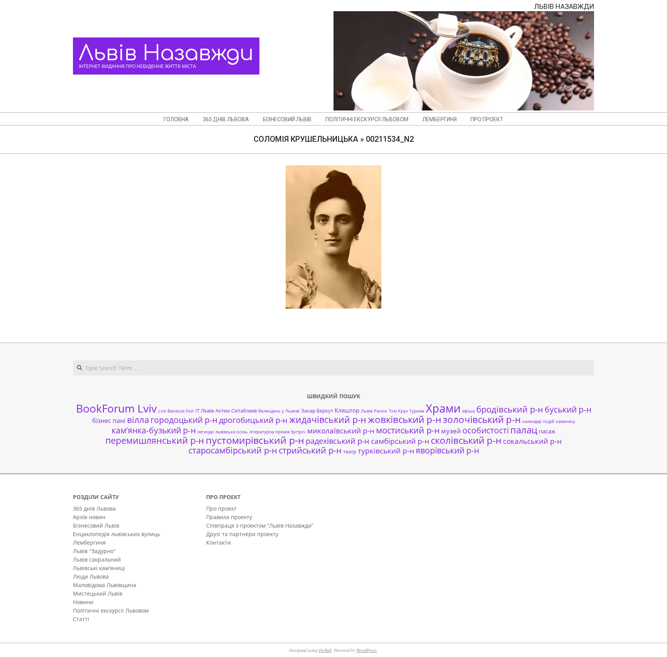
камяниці (565, 421)
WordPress (366, 650)
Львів (366, 411)
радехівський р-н (337, 441)
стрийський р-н (310, 450)
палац (523, 430)
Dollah (325, 650)
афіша (468, 411)
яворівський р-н (447, 450)
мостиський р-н (408, 430)
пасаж (547, 431)
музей (451, 430)
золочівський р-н (482, 419)
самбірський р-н (400, 441)
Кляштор (347, 410)
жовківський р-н (404, 419)
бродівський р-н (509, 409)
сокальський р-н (532, 441)
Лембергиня (89, 542)
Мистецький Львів (97, 593)
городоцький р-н (184, 419)
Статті (81, 619)
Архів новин (89, 517)
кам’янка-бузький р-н (154, 430)
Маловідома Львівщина (104, 585)
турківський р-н (386, 450)
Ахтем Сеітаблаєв (236, 410)
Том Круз (398, 411)
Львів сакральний (97, 559)
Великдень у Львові (279, 411)
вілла (138, 419)
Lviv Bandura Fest (176, 411)
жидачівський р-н (327, 419)
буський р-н (568, 409)
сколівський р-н (466, 440)
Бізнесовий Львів (96, 525)
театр (349, 451)
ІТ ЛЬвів (204, 410)
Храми (443, 408)
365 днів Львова (94, 508)
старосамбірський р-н (232, 450)
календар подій (538, 421)
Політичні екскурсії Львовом (111, 610)
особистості (485, 430)
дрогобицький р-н (253, 420)
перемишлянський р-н (154, 440)
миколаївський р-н (340, 430)
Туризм (416, 411)
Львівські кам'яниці (99, 568)
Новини (83, 602)
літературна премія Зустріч (277, 432)
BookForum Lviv (116, 408)
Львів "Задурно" (94, 551)
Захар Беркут (317, 410)
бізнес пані (108, 420)
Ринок (380, 411)
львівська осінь (231, 432)
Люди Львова (91, 576)
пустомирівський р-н (255, 440)
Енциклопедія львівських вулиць (116, 534)
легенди (205, 432)
